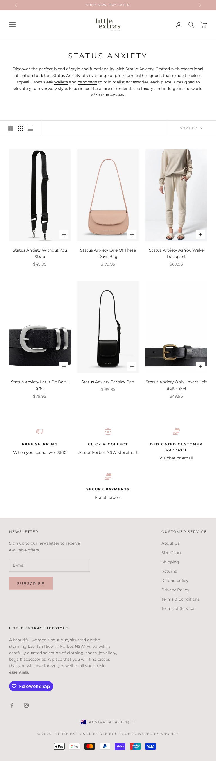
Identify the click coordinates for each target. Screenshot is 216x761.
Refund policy (174, 580)
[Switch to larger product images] (11, 128)
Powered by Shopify (155, 734)
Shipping (170, 562)
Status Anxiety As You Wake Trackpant (176, 253)
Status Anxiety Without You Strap (40, 253)
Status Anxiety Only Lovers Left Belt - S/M (176, 385)
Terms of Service (177, 608)
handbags (87, 82)
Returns (169, 571)
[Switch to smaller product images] (20, 128)
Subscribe (31, 583)
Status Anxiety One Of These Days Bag (108, 253)
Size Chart (171, 552)
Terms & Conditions (180, 599)
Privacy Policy (175, 589)
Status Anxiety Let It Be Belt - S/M (40, 385)
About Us (170, 543)
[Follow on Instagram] (26, 705)
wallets (61, 82)
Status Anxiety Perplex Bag (107, 381)
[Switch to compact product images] (30, 128)
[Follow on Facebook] (12, 705)
